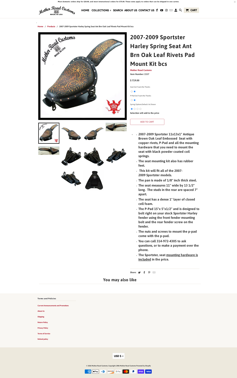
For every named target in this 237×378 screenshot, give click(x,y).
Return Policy (43, 322)
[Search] (180, 11)
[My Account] (176, 11)
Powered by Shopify (143, 366)
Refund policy (43, 339)
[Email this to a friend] (153, 272)
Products (51, 26)
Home (85, 10)
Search (118, 10)
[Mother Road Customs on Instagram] (166, 11)
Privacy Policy (43, 328)
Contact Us (146, 10)
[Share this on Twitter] (139, 272)
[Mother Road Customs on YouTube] (162, 11)
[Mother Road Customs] (57, 11)
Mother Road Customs (141, 70)
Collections (101, 10)
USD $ (118, 356)
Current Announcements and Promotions (53, 306)
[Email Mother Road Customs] (171, 11)
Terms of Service (44, 334)
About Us (130, 10)
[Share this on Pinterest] (149, 272)
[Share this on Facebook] (144, 272)
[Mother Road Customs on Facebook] (157, 11)
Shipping (41, 317)
